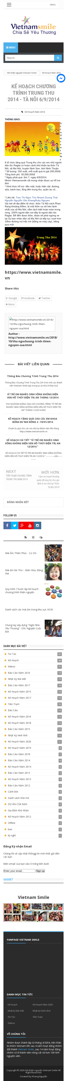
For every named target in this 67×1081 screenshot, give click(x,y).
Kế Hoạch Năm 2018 (19, 722)
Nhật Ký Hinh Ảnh (17, 735)
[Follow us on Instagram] (37, 525)
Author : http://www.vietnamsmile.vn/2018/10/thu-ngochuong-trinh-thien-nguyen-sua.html (32, 339)
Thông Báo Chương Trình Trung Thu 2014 (32, 376)
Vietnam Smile (26, 1049)
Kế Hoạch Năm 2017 (19, 697)
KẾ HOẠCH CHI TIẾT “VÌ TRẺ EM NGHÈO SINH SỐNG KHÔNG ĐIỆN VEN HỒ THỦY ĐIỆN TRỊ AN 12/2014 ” (32, 443)
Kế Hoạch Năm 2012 (19, 816)
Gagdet (8, 879)
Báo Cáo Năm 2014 (19, 760)
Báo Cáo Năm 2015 (19, 729)
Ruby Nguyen (42, 200)
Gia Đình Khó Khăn (18, 810)
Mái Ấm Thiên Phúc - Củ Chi (20, 553)
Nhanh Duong (44, 197)
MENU (53, 4)
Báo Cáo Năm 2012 (19, 785)
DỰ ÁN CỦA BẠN (17, 804)
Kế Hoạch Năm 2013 (19, 779)
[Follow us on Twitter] (15, 525)
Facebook (29, 298)
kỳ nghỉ (12, 835)
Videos (11, 666)
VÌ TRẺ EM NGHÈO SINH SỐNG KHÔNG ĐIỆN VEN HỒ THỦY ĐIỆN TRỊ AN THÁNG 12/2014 (32, 396)
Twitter (45, 298)
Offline (11, 823)
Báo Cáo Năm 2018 (19, 754)
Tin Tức (12, 654)
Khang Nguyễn (39, 1076)
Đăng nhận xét (18, 502)
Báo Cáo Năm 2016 (19, 672)
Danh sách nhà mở (18, 798)
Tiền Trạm (13, 704)
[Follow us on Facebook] (7, 525)
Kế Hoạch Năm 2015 (19, 691)
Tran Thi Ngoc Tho (26, 197)
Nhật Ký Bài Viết (17, 679)
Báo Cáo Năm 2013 (19, 772)
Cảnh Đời (13, 791)
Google (12, 298)
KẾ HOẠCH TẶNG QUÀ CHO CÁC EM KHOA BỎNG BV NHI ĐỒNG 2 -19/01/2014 (32, 420)
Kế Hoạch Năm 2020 (19, 741)
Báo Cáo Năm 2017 (19, 685)
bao (10, 829)
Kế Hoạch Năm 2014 (35, 111)
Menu (11, 47)
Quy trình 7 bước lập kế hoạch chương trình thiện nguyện (21, 590)
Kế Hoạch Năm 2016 (19, 716)
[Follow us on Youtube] (30, 525)
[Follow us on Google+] (22, 525)
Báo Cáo (13, 710)
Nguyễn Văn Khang (24, 200)
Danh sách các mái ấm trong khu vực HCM (29, 609)
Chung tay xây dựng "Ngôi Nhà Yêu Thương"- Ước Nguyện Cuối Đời (23, 628)
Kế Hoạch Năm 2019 (19, 747)
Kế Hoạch (13, 660)
